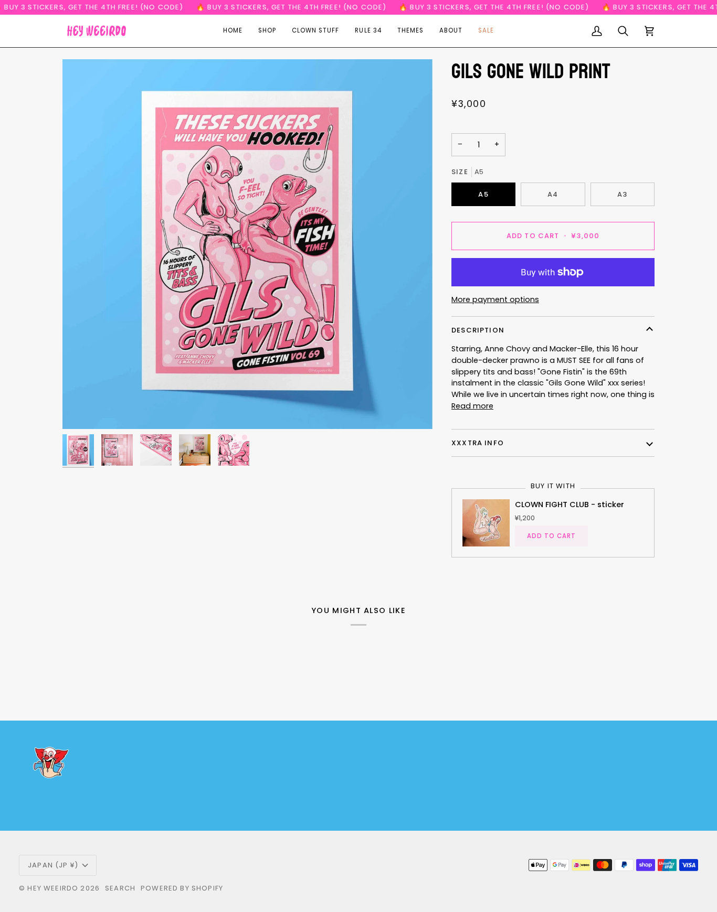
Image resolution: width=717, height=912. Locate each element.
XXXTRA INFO (477, 443)
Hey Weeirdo (52, 888)
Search (120, 888)
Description (477, 330)
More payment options (495, 299)
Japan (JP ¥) (53, 865)
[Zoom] (247, 244)
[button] (267, 31)
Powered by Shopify (182, 888)
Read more (472, 406)
